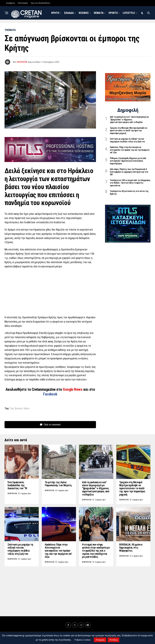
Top (11, 408)
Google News (73, 389)
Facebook (50, 394)
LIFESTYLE (129, 12)
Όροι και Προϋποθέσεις (40, 3)
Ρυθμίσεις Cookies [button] (82, 640)
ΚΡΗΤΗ (55, 12)
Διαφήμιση (10, 3)
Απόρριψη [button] (100, 640)
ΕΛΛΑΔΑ (69, 12)
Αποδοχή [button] (113, 640)
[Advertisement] (50, 293)
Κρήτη (26, 408)
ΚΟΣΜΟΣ (84, 12)
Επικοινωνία (23, 3)
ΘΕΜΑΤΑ (99, 12)
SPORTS (113, 12)
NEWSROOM (94, 26)
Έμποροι (19, 408)
